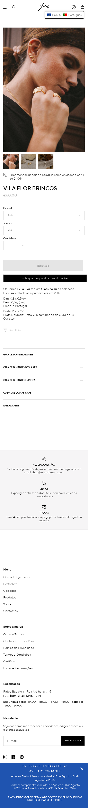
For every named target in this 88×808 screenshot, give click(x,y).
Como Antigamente (16, 577)
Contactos (10, 611)
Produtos (9, 597)
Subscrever (73, 740)
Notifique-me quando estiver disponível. (45, 278)
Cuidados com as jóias (17, 393)
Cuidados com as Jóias (18, 641)
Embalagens (11, 406)
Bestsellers (10, 584)
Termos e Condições (17, 654)
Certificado (10, 661)
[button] (64, 14)
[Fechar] (82, 769)
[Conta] (74, 7)
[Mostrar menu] (6, 7)
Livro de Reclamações (18, 668)
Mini (10, 230)
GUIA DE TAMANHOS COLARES (20, 367)
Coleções (9, 590)
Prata (10, 215)
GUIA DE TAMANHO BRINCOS (19, 380)
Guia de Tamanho (15, 634)
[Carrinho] (83, 7)
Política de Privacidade (18, 647)
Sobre (7, 604)
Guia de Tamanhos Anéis (18, 355)
